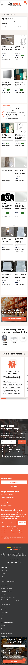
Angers (3, 625)
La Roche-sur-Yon (5, 631)
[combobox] (14, 2)
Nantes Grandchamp (6, 634)
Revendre (3, 573)
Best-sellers (4, 594)
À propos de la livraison (7, 494)
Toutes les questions (6, 506)
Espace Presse (4, 576)
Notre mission (4, 500)
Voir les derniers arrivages (14, 319)
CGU (2, 615)
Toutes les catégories (6, 589)
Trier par (8, 27)
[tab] (13, 396)
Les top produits (5, 503)
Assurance (3, 610)
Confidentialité (5, 613)
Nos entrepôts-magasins (7, 497)
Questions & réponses (6, 591)
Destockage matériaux (5, 14)
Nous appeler (14, 482)
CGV (2, 618)
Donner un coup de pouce (8, 581)
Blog (2, 579)
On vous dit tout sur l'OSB (8, 597)
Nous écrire (14, 487)
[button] (12, 43)
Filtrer (21, 27)
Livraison (3, 607)
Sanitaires (13, 14)
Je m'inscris (22, 442)
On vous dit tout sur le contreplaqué (10, 600)
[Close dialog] (25, 639)
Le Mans (3, 628)
